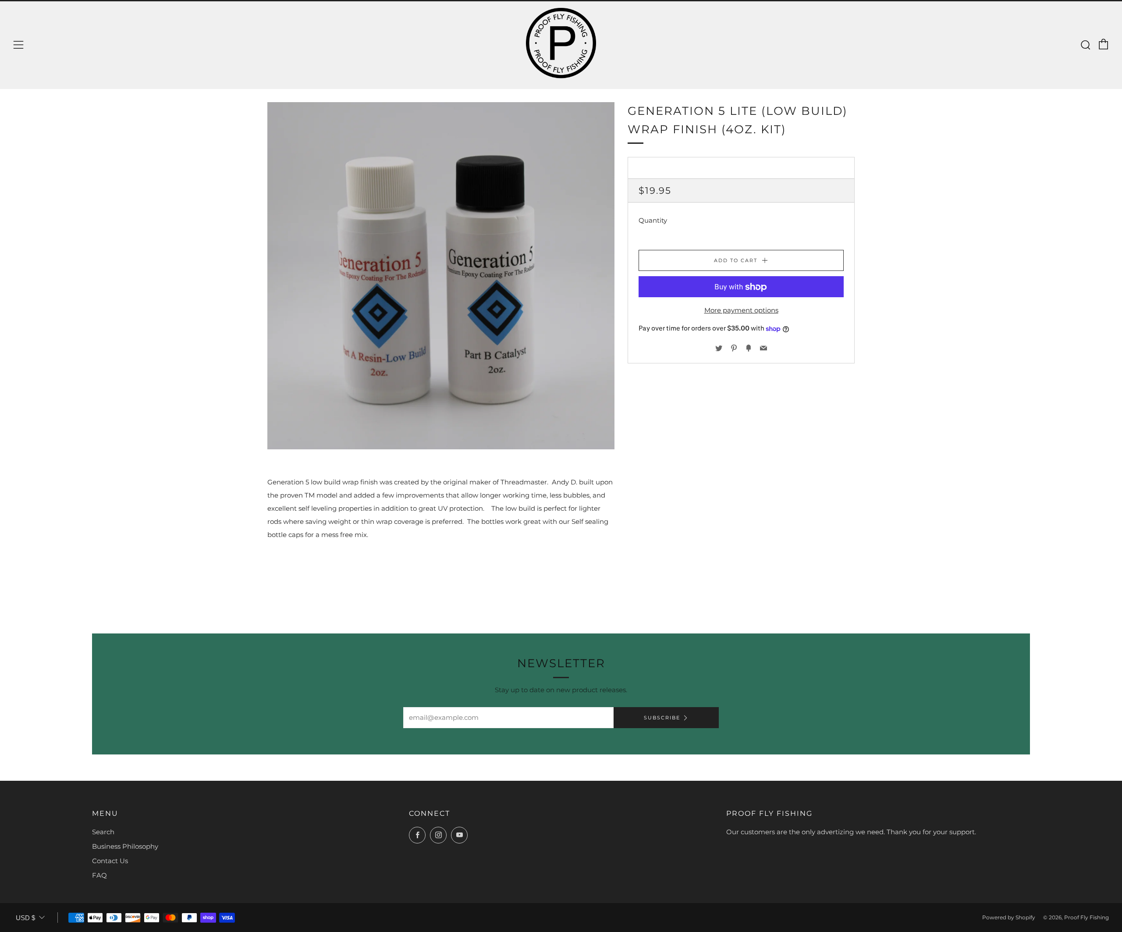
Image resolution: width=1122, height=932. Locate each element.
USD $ (25, 917)
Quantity (653, 221)
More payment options (741, 310)
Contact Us (110, 861)
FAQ (99, 875)
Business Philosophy (125, 846)
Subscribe (662, 718)
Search (103, 832)
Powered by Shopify (1008, 917)
